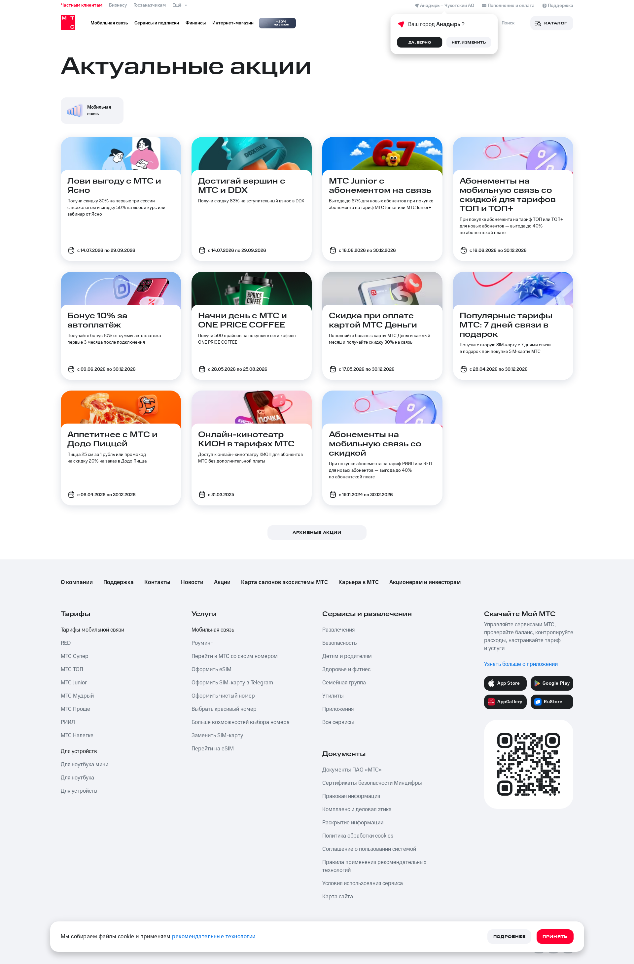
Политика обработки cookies (357, 836)
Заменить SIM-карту (217, 736)
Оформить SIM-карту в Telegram (232, 683)
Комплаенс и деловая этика (357, 809)
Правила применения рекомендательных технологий (374, 866)
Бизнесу (118, 5)
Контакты (157, 582)
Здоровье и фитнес (346, 669)
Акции (222, 582)
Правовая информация (351, 796)
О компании (77, 582)
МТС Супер (74, 656)
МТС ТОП (72, 669)
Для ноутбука (77, 778)
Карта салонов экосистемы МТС (284, 582)
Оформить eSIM (211, 669)
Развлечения (338, 630)
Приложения (338, 709)
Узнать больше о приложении (521, 664)
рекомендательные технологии (214, 937)
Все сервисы (338, 722)
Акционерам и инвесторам (425, 582)
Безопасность (339, 643)
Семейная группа (344, 683)
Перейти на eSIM (213, 749)
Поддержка (118, 582)
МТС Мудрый (77, 696)
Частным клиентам (81, 5)
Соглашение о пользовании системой (369, 849)
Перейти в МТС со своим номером (235, 656)
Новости (192, 582)
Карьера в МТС (358, 582)
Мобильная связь (213, 630)
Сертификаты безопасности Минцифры (372, 783)
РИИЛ (68, 722)
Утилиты (333, 696)
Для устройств (79, 751)
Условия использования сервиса (362, 883)
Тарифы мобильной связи (92, 630)
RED (66, 643)
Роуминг (202, 643)
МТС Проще (75, 709)
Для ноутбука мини (84, 765)
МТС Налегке (77, 736)
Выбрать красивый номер (224, 709)
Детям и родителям (347, 656)
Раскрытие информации (352, 823)
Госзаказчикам (149, 5)
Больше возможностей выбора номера (241, 722)
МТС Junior (74, 683)
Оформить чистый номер (223, 696)
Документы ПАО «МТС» (352, 770)
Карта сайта (337, 897)
